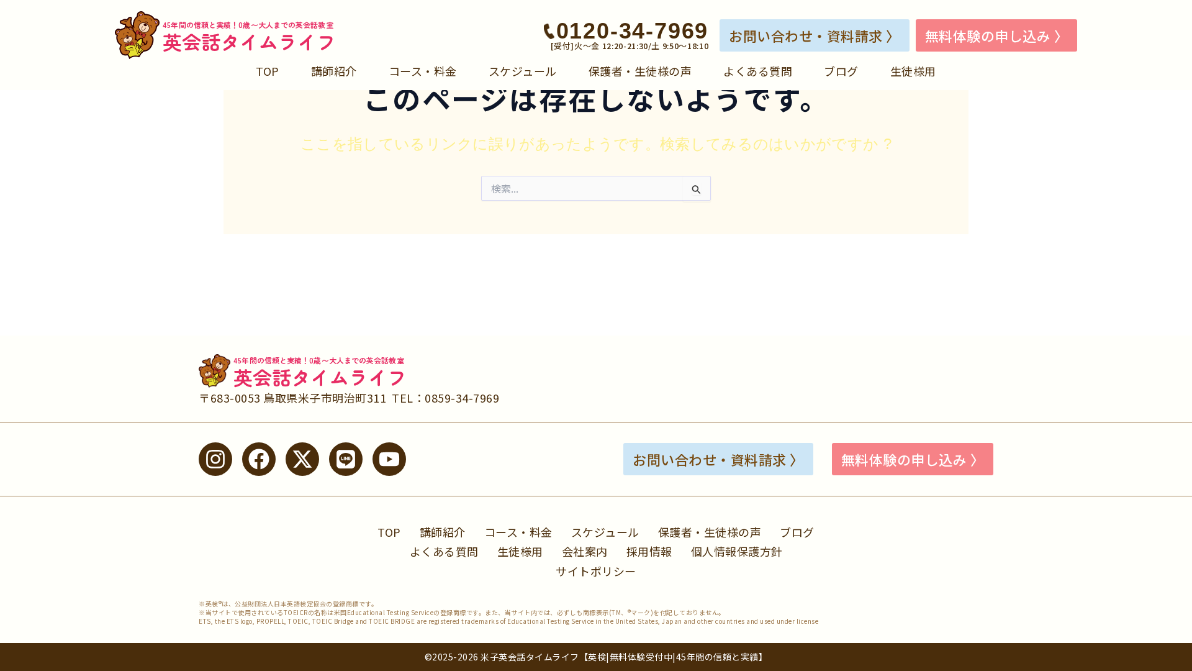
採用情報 (649, 551)
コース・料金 (423, 71)
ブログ (841, 71)
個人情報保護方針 (737, 551)
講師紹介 (334, 71)
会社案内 (585, 551)
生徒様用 (913, 71)
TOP (267, 71)
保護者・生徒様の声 (640, 71)
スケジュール (523, 71)
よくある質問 (757, 71)
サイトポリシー (596, 571)
